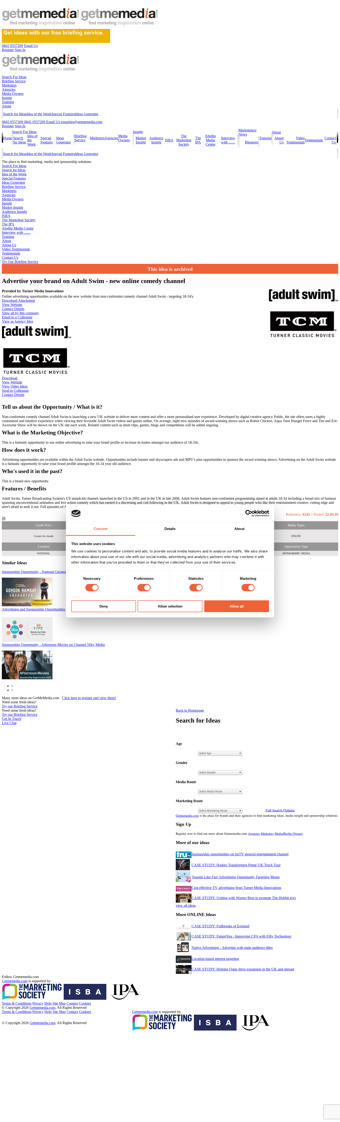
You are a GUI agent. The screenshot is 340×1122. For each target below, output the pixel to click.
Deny (103, 606)
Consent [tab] (101, 529)
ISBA (169, 140)
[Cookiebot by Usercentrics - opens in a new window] (249, 513)
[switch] (144, 587)
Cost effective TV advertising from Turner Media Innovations (236, 888)
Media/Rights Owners (289, 833)
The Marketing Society (183, 140)
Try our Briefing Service (19, 706)
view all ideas (186, 905)
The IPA (198, 140)
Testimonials (314, 140)
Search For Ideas (14, 77)
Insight (7, 98)
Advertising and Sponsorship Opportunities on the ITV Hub (49, 609)
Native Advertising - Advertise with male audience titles (232, 948)
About (6, 106)
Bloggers (251, 142)
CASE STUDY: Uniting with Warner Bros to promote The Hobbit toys (244, 898)
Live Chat (9, 723)
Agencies (8, 89)
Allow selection (170, 606)
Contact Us (10, 257)
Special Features (63, 114)
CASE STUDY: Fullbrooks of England (220, 926)
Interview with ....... (228, 140)
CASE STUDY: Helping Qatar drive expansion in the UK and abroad (243, 969)
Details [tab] (170, 529)
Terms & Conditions (16, 1003)
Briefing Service (14, 81)
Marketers (9, 85)
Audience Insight (156, 140)
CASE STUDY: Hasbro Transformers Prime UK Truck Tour (236, 865)
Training (8, 102)
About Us (9, 245)
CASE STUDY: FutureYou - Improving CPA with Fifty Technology (242, 936)
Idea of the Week (39, 114)
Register (8, 126)
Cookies (85, 1003)
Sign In (20, 126)
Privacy (37, 1003)
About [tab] (239, 529)
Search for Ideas (15, 114)
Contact (72, 1003)
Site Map (59, 1003)
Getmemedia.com (187, 815)
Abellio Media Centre (210, 140)
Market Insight (141, 140)
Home (7, 138)
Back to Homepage (190, 710)
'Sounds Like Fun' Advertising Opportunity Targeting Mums (236, 877)
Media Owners (13, 94)
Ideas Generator (86, 114)
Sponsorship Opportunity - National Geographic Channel (51, 572)
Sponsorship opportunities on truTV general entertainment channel (240, 854)
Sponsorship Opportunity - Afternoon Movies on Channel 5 (53, 645)
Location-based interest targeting (215, 959)
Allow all (237, 606)
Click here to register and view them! (89, 698)
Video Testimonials (295, 140)
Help (48, 1003)
